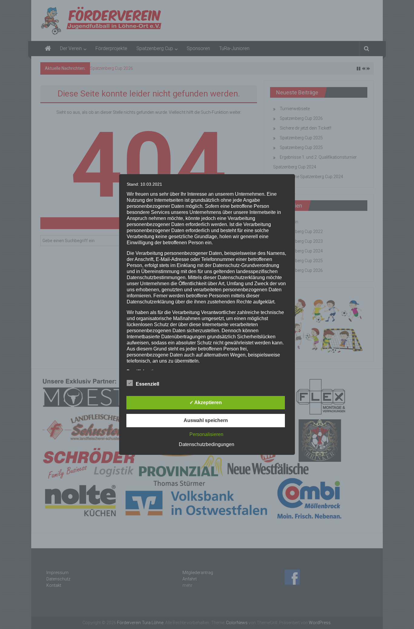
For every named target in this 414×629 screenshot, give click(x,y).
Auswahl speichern (206, 420)
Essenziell (147, 384)
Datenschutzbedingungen (206, 444)
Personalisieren (206, 434)
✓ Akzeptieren (205, 402)
